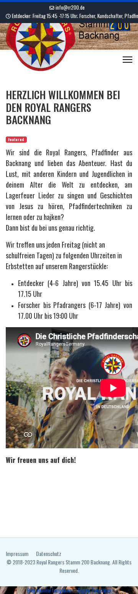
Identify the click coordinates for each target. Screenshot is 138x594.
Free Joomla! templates (49, 590)
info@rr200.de (70, 7)
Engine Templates (94, 590)
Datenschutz (48, 553)
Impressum (17, 553)
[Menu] (127, 59)
